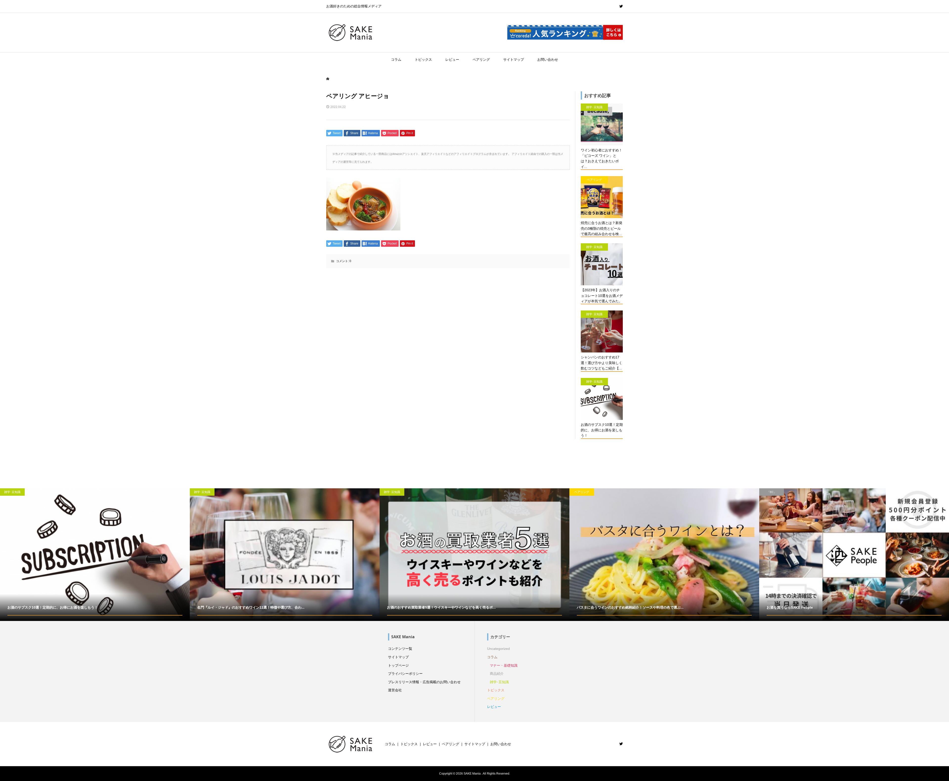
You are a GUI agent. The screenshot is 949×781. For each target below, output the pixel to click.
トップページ (398, 665)
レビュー (452, 60)
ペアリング (481, 60)
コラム (396, 60)
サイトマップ (513, 60)
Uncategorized (498, 649)
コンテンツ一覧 (400, 649)
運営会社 (395, 690)
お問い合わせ (547, 60)
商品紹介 (497, 674)
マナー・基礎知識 (504, 665)
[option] (95, 554)
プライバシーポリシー (405, 674)
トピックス (423, 60)
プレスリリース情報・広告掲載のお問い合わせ (424, 682)
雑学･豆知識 (499, 682)
